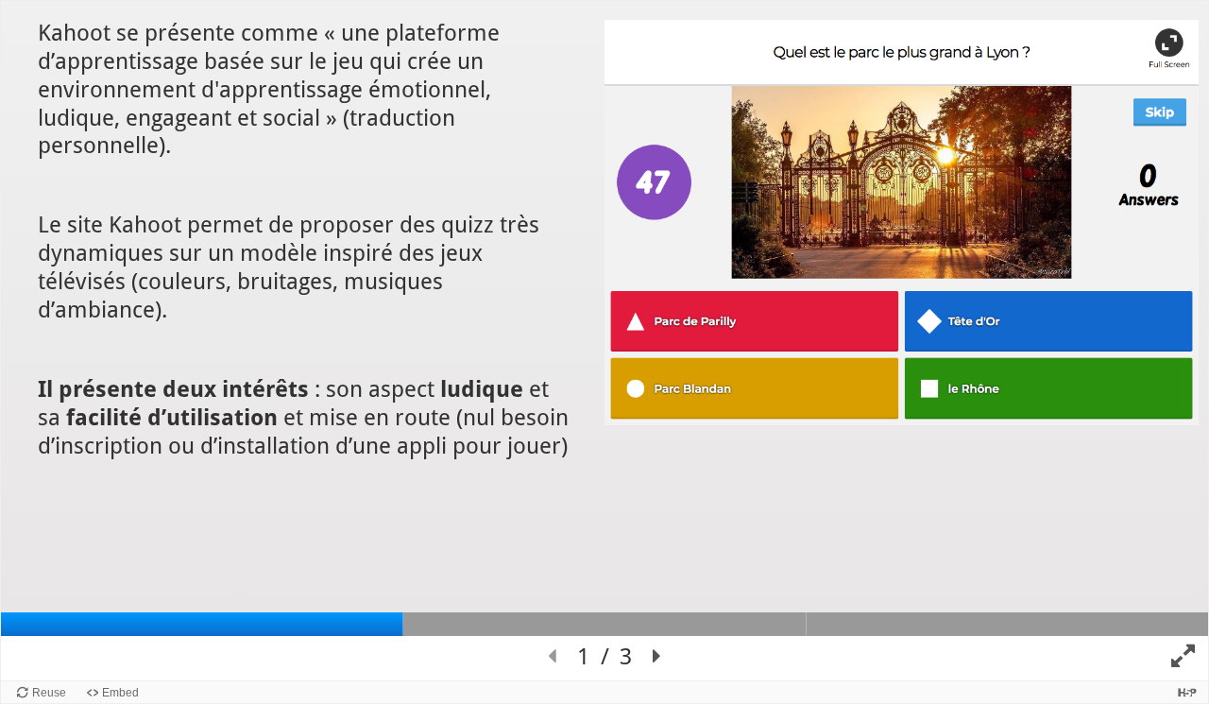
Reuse (49, 692)
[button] (552, 657)
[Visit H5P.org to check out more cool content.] (1187, 692)
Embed (120, 692)
